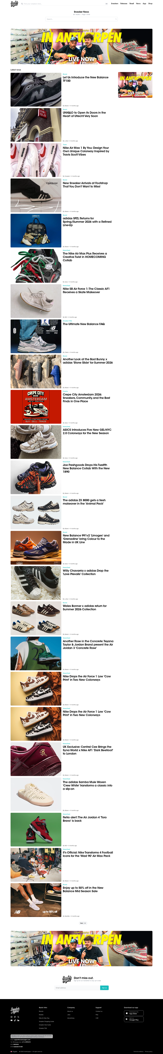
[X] (18, 1017)
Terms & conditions (138, 1051)
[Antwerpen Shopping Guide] (81, 46)
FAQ (97, 1014)
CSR (97, 1018)
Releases (123, 4)
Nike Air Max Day (44, 1018)
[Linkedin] (18, 1020)
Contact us (99, 1011)
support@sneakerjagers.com (22, 1039)
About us (70, 1011)
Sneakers (114, 4)
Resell (132, 4)
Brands (41, 1011)
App (144, 4)
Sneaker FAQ (43, 1028)
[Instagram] (11, 1017)
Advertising (70, 1018)
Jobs (68, 1014)
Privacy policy (148, 1051)
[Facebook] (15, 1017)
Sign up (104, 988)
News (138, 4)
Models (41, 1014)
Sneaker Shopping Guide (46, 1021)
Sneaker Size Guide (45, 1025)
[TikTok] (15, 1020)
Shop (150, 4)
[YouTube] (11, 1020)
